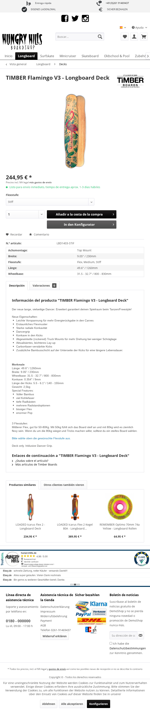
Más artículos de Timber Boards (36, 464)
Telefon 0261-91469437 (55, 630)
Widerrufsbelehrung (53, 616)
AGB (43, 625)
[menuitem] (79, 37)
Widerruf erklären (55, 636)
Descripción (17, 285)
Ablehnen (48, 704)
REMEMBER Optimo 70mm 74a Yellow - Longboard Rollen (120, 526)
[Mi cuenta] (134, 37)
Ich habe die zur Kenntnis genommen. (128, 648)
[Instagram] (85, 18)
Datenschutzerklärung (55, 607)
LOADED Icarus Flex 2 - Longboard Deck (30, 526)
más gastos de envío (40, 182)
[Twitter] (75, 18)
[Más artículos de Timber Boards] (130, 81)
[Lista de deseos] (125, 37)
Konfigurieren (98, 704)
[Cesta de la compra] (144, 37)
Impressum (47, 611)
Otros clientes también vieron (64, 485)
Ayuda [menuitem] (139, 27)
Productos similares (22, 485)
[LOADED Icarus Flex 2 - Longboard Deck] (30, 507)
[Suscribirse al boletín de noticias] (140, 635)
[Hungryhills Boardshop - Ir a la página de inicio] (22, 41)
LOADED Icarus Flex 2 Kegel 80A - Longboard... (75, 526)
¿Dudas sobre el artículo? (31, 461)
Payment (46, 620)
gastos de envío (57, 669)
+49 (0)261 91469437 (117, 3)
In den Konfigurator (79, 224)
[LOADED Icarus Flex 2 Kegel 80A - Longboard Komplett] (75, 507)
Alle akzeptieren (72, 704)
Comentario (41, 234)
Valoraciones (44, 285)
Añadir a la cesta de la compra (79, 214)
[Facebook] (65, 18)
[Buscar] (100, 37)
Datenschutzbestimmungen (128, 648)
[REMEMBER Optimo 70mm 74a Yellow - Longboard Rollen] (119, 507)
